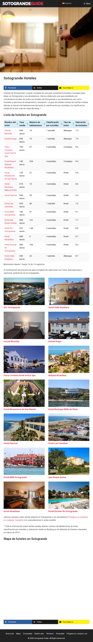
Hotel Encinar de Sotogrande (63, 511)
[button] (16, 123)
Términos (50, 634)
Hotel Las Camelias (58, 443)
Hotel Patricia (11, 195)
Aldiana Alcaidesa (57, 375)
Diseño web (39, 634)
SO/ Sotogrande (12, 307)
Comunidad (27, 634)
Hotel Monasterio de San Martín (11, 175)
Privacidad (60, 634)
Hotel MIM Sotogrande (15, 477)
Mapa (18, 634)
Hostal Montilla (11, 341)
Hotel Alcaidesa (12, 511)
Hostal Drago (11, 138)
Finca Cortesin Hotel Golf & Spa (19, 375)
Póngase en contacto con (77, 634)
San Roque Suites (57, 477)
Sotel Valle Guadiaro (58, 307)
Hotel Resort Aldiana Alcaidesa (10, 164)
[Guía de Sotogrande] (22, 3)
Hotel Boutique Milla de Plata (11, 187)
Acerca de (10, 634)
